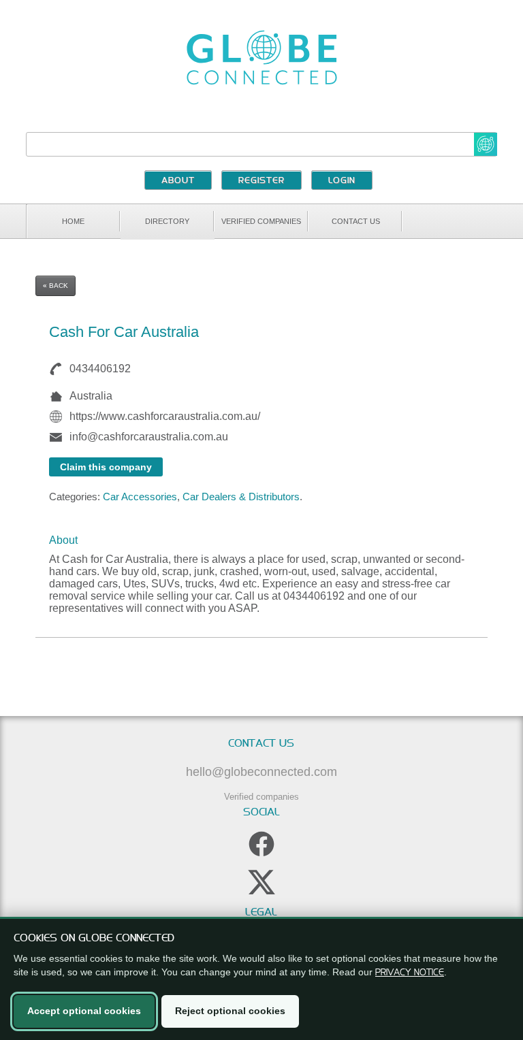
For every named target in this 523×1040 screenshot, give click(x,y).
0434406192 (100, 368)
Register (261, 181)
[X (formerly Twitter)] (261, 882)
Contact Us (356, 221)
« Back (55, 285)
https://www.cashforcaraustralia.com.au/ (164, 416)
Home (73, 221)
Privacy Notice (409, 971)
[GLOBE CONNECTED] (261, 57)
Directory (167, 221)
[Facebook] (261, 844)
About (178, 181)
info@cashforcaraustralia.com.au (148, 436)
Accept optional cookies (84, 1010)
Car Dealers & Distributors (241, 496)
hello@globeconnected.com (261, 772)
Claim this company (106, 466)
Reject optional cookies (230, 1010)
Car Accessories (140, 496)
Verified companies (261, 221)
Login (341, 181)
